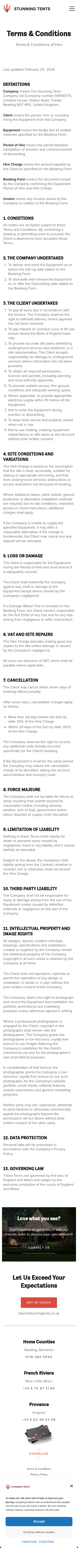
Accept (39, 1521)
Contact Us (39, 1247)
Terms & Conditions (39, 1469)
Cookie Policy (29, 1541)
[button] (70, 1485)
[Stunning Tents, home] (26, 8)
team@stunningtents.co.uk (39, 1313)
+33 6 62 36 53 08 (39, 1420)
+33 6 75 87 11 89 (39, 1388)
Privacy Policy (46, 1541)
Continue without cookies (39, 1532)
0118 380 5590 (38, 1357)
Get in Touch (39, 1302)
